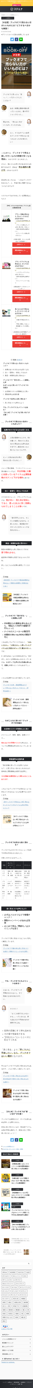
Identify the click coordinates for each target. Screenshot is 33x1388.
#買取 (21, 1149)
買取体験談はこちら (20, 251)
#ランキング (14, 1295)
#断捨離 (17, 1310)
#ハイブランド (20, 1283)
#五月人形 (15, 1298)
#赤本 (16, 1317)
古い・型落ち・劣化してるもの (16, 372)
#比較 (4, 1313)
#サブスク (18, 1280)
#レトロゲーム (6, 1298)
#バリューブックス (25, 1287)
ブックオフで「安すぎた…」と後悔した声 (16, 381)
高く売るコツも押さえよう (14, 403)
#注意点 (10, 1313)
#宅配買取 (25, 1306)
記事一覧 (20, 1384)
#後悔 (4, 1310)
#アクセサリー (6, 1276)
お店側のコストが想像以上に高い (17, 391)
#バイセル (14, 1287)
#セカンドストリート (8, 1283)
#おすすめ (5, 1149)
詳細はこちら (16, 5)
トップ (4, 1382)
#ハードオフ (6, 1287)
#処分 (17, 1149)
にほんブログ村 (6, 1329)
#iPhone (5, 1272)
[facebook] (16, 39)
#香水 (4, 1321)
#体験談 (23, 1298)
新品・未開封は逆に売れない (15, 375)
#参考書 (26, 1302)
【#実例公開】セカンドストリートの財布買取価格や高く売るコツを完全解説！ (20, 1166)
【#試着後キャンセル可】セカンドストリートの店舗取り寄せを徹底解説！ (20, 1195)
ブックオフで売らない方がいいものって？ (15, 364)
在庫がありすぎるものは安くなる (17, 369)
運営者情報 (16, 1382)
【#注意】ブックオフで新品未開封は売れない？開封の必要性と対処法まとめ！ (16, 583)
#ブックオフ (12, 1149)
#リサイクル (23, 1295)
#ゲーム (5, 1280)
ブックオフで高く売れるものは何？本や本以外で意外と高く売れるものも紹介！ (15, 1079)
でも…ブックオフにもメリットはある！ (15, 408)
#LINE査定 (12, 1272)
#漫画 (16, 1313)
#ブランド (23, 1291)
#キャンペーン (17, 1276)
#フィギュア (6, 1291)
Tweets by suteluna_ (8, 1362)
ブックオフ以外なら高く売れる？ (15, 399)
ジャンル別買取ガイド (8, 1146)
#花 (22, 1313)
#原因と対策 (17, 1302)
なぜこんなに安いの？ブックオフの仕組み (15, 386)
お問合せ (10, 1382)
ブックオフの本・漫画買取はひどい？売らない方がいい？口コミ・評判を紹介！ (15, 688)
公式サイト (20, 244)
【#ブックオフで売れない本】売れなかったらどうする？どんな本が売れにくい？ (16, 805)
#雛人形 (23, 1317)
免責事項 (23, 1382)
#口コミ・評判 (6, 1306)
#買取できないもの (7, 1317)
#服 (23, 1310)
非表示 (19, 360)
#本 (28, 1310)
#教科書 (10, 1310)
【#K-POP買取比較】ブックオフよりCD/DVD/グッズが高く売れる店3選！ (20, 1227)
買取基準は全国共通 (12, 394)
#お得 (27, 1272)
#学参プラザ (16, 1306)
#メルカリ (5, 1295)
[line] (21, 39)
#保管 (4, 1302)
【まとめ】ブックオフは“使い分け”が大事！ (16, 413)
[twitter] (12, 39)
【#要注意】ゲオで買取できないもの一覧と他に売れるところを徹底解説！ (20, 1180)
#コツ (11, 1280)
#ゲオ (24, 1276)
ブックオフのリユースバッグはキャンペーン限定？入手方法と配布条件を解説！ (20, 1212)
